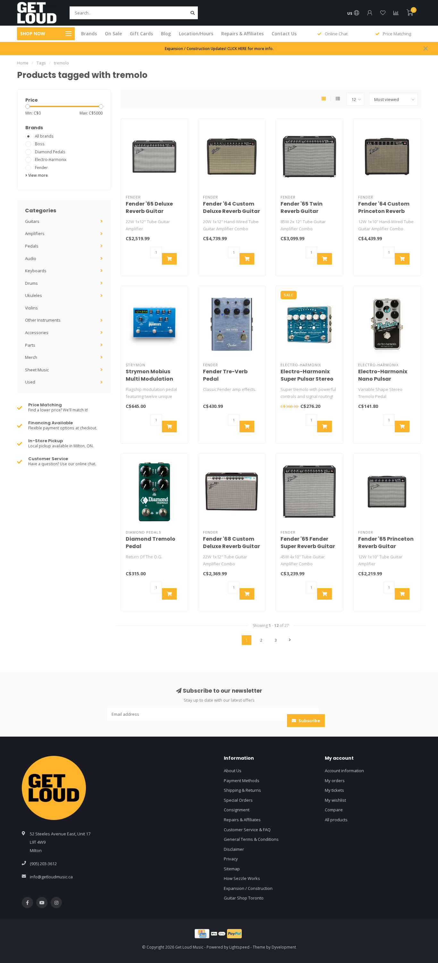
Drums (31, 283)
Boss (40, 143)
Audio (30, 258)
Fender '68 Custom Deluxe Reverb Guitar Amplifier (231, 546)
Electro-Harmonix (50, 159)
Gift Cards (141, 33)
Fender (41, 167)
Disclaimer (234, 849)
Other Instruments (43, 320)
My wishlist (335, 800)
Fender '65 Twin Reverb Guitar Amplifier (302, 211)
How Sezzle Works (242, 878)
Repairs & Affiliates (242, 33)
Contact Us (284, 33)
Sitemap (232, 869)
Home (23, 63)
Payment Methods (241, 780)
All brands (44, 136)
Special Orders (238, 800)
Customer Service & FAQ (247, 829)
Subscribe (309, 720)
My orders (335, 780)
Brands (89, 33)
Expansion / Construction (248, 888)
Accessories (36, 332)
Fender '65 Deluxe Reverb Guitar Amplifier (149, 211)
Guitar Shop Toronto (244, 898)
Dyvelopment (284, 947)
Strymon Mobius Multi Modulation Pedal (149, 379)
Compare (334, 810)
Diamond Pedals (50, 151)
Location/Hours (196, 33)
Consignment (236, 810)
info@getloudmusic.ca (51, 877)
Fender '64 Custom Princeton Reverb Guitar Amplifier (383, 211)
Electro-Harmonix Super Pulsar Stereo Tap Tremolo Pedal (307, 379)
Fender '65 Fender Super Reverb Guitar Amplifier (308, 546)
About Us (232, 770)
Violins (31, 308)
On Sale (113, 33)
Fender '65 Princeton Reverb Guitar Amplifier (386, 546)
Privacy (231, 859)
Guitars (32, 221)
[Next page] (290, 640)
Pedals (31, 246)
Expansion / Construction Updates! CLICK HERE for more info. (219, 48)
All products (336, 820)
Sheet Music (37, 370)
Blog (166, 33)
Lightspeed (239, 947)
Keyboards (35, 271)
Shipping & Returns (242, 790)
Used (30, 382)
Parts (30, 345)
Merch (31, 357)
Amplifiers (35, 233)
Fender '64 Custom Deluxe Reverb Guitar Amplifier (231, 211)
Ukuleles (33, 295)
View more (37, 175)
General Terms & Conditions (251, 839)
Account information (344, 770)
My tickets (334, 790)
